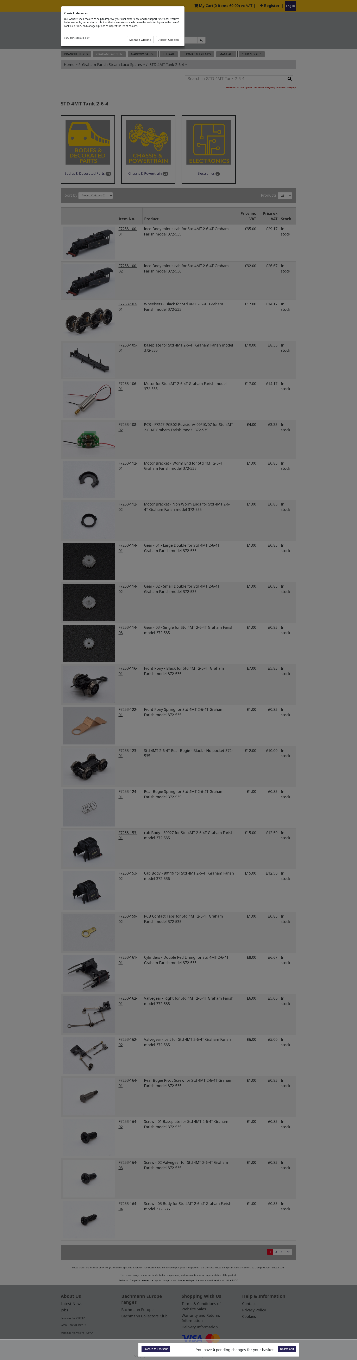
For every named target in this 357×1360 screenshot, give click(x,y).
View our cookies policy (76, 37)
